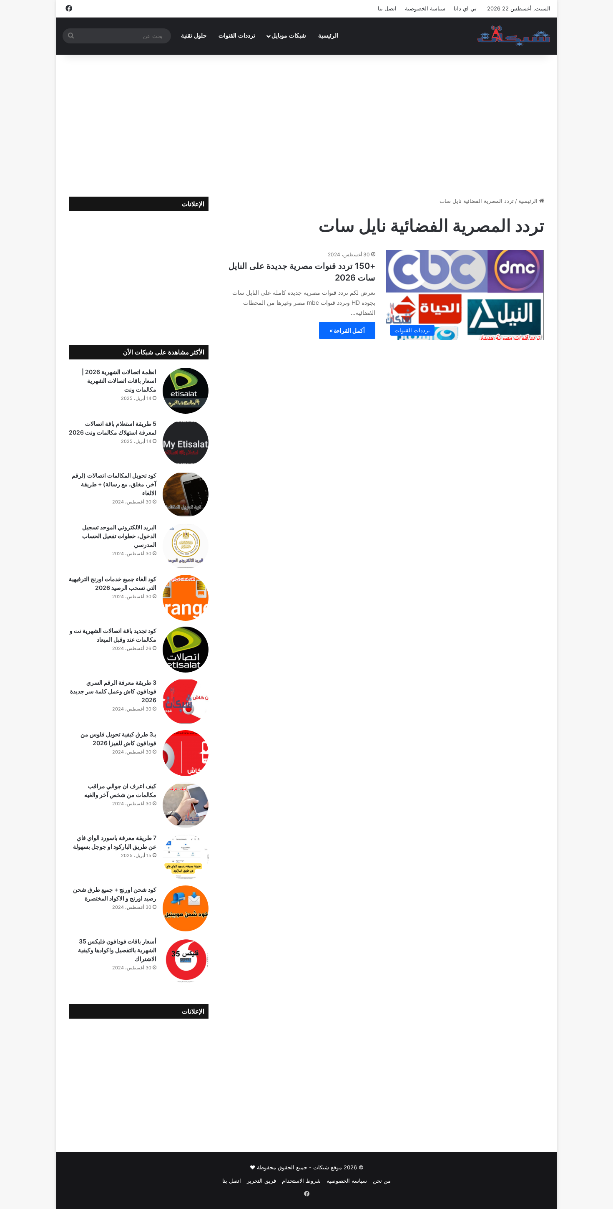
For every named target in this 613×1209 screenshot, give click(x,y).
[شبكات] (513, 35)
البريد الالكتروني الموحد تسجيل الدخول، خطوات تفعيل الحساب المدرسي (119, 536)
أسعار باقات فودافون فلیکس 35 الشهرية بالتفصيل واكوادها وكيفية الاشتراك (117, 950)
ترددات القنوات (237, 36)
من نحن (382, 1180)
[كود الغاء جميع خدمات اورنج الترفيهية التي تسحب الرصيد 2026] (186, 598)
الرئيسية (328, 36)
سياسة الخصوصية (425, 8)
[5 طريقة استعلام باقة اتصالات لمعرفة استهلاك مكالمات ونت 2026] (186, 442)
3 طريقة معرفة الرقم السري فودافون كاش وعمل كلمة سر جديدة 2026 (113, 691)
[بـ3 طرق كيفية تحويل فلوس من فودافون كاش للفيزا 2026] (186, 753)
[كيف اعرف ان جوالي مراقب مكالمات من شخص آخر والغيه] (186, 805)
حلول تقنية (194, 36)
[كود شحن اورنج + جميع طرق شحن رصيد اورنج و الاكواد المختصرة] (186, 908)
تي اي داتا (465, 8)
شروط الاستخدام (301, 1180)
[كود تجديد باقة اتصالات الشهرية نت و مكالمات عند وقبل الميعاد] (186, 650)
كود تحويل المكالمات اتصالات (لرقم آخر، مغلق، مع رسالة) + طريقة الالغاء (114, 484)
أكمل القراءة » (347, 330)
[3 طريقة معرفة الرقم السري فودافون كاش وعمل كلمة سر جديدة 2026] (186, 701)
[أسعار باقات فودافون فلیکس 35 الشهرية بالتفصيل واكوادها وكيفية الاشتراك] (186, 960)
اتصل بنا (387, 8)
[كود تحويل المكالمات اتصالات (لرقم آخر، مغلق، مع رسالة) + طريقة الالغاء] (186, 494)
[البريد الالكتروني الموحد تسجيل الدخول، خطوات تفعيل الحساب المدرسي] (186, 546)
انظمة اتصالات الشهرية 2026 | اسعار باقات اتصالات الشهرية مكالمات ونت (119, 380)
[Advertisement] (306, 125)
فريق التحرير (261, 1180)
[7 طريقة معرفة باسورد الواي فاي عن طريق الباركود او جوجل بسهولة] (186, 857)
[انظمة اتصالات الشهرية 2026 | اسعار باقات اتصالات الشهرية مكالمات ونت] (186, 391)
